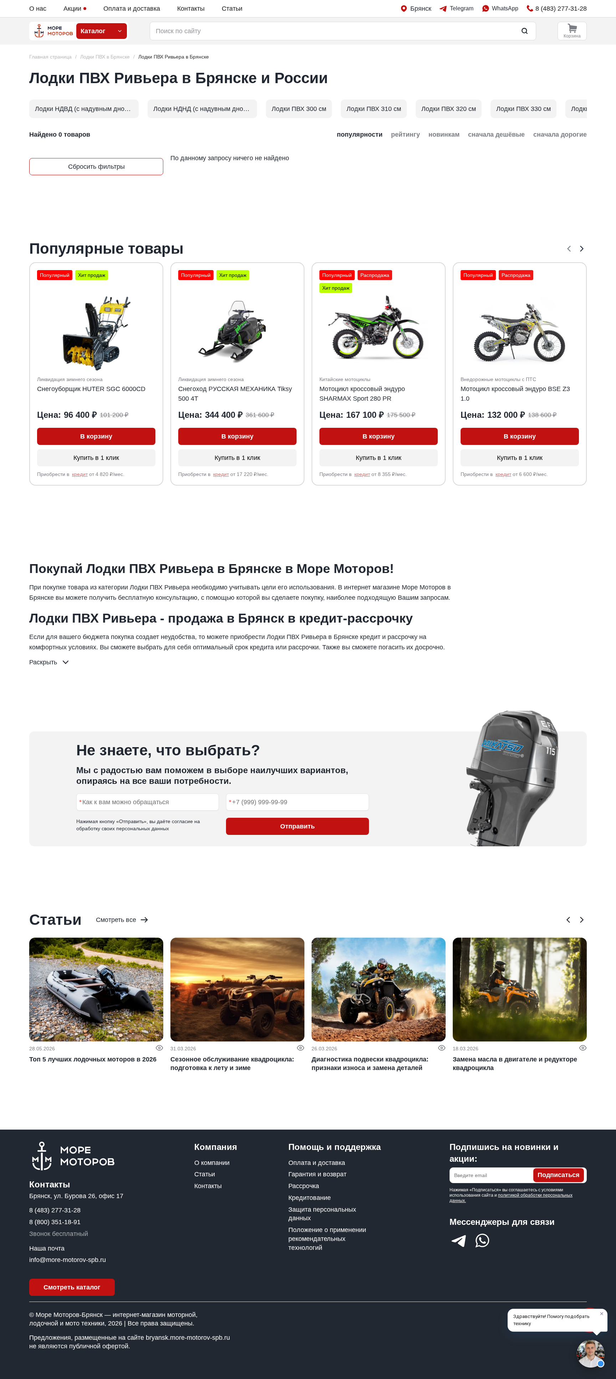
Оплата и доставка (131, 8)
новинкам (444, 134)
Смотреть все (116, 919)
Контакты (191, 8)
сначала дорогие (560, 134)
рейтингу (405, 134)
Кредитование (309, 1197)
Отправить (297, 826)
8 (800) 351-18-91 (55, 1222)
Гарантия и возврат (317, 1174)
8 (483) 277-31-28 (55, 1210)
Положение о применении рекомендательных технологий (327, 1238)
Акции (72, 8)
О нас (37, 8)
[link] (173, 57)
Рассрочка (303, 1186)
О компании (212, 1162)
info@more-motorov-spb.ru (67, 1259)
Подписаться (559, 1175)
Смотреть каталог (72, 1287)
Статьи (232, 8)
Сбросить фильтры (96, 166)
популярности (360, 134)
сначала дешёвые (496, 134)
